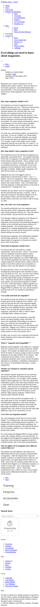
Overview (8, 544)
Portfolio (8, 567)
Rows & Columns (11, 586)
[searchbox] (20, 516)
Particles (8, 546)
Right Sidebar (10, 582)
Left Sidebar (9, 580)
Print (7, 64)
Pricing (7, 563)
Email (7, 66)
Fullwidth (8, 578)
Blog (14, 74)
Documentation (10, 552)
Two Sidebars (10, 584)
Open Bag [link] (10, 531)
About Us (8, 561)
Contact (8, 569)
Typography (9, 548)
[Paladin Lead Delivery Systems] (9, 2)
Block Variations (11, 550)
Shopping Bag (10, 528)
